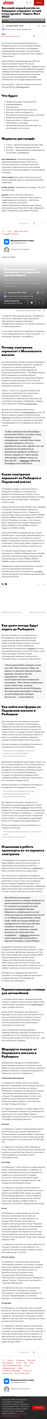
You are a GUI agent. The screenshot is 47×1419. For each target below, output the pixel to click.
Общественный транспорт (12, 1365)
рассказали (37, 1004)
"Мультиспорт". (23, 87)
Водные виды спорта (21, 231)
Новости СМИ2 (8, 257)
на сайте (39, 571)
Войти (39, 3)
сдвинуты (6, 418)
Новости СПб (7, 1373)
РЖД (25, 1363)
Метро (20, 1368)
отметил (24, 460)
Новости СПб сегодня (22, 1373)
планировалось (29, 412)
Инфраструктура (8, 1368)
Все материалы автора (11, 36)
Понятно (39, 1408)
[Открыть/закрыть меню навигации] (27, 2)
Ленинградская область (10, 234)
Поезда (18, 1363)
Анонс (9, 231)
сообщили (37, 868)
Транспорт (31, 1360)
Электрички (20, 1360)
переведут (32, 648)
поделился (24, 935)
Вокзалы (27, 1365)
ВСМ (31, 1363)
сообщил (25, 808)
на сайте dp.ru (30, 404)
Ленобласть (27, 1371)
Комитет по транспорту (11, 1371)
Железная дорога (7, 1363)
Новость (10, 1360)
